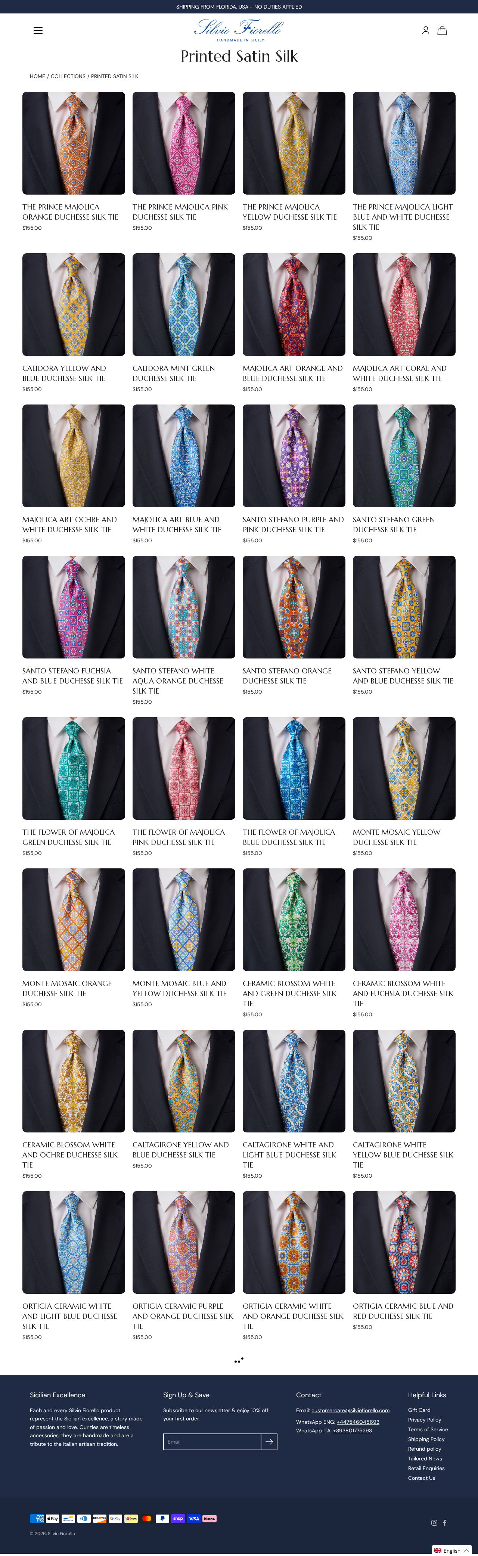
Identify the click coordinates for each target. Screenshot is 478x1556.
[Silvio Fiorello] (239, 30)
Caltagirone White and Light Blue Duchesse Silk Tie (289, 1154)
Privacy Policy (424, 1419)
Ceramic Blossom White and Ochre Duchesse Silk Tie (70, 1154)
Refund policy (424, 1448)
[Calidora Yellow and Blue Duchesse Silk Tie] (73, 304)
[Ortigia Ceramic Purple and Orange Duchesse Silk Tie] (184, 1242)
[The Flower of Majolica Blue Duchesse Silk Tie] (294, 768)
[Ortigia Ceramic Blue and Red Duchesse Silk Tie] (404, 1242)
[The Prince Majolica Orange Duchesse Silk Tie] (73, 143)
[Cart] (442, 30)
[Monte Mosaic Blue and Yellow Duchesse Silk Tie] (184, 919)
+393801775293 (352, 1430)
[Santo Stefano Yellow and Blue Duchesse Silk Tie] (404, 607)
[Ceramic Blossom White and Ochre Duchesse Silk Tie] (73, 1081)
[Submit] (269, 1441)
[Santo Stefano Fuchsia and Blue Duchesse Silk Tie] (73, 607)
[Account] (426, 30)
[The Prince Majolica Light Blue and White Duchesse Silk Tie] (404, 143)
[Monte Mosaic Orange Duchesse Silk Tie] (73, 919)
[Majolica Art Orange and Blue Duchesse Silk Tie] (294, 304)
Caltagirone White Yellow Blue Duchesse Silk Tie (403, 1154)
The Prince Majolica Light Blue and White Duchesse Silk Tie (403, 217)
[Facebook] (444, 1523)
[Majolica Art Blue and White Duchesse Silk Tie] (184, 456)
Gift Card (419, 1410)
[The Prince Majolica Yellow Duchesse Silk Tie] (294, 143)
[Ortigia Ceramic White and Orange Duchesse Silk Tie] (294, 1242)
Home (37, 76)
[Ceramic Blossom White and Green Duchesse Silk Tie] (294, 919)
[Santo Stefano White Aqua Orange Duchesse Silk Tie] (184, 607)
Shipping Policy (426, 1439)
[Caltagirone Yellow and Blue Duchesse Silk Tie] (184, 1081)
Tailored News (425, 1458)
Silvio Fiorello (61, 1534)
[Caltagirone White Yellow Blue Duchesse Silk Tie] (404, 1081)
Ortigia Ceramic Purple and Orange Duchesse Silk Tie (183, 1316)
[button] (452, 1550)
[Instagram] (434, 1523)
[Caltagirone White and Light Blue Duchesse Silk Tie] (294, 1081)
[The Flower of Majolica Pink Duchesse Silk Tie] (184, 768)
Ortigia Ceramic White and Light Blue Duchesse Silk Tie (69, 1316)
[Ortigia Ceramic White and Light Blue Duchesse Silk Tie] (73, 1242)
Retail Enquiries (426, 1468)
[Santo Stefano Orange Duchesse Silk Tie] (294, 607)
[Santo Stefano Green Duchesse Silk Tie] (404, 456)
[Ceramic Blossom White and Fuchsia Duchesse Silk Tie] (404, 919)
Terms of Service (428, 1429)
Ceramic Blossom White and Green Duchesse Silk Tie (289, 993)
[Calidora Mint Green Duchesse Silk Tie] (184, 304)
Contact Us (421, 1478)
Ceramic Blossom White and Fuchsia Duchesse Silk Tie (403, 993)
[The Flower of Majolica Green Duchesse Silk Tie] (73, 768)
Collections (68, 76)
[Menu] (38, 30)
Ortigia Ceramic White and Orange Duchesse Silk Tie (293, 1316)
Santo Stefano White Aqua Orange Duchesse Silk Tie (178, 680)
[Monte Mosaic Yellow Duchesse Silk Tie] (404, 768)
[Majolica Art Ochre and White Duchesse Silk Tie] (73, 456)
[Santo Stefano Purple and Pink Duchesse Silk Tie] (294, 456)
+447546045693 (358, 1422)
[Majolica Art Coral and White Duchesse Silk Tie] (404, 304)
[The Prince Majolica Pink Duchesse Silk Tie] (184, 143)
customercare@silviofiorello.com (350, 1410)
